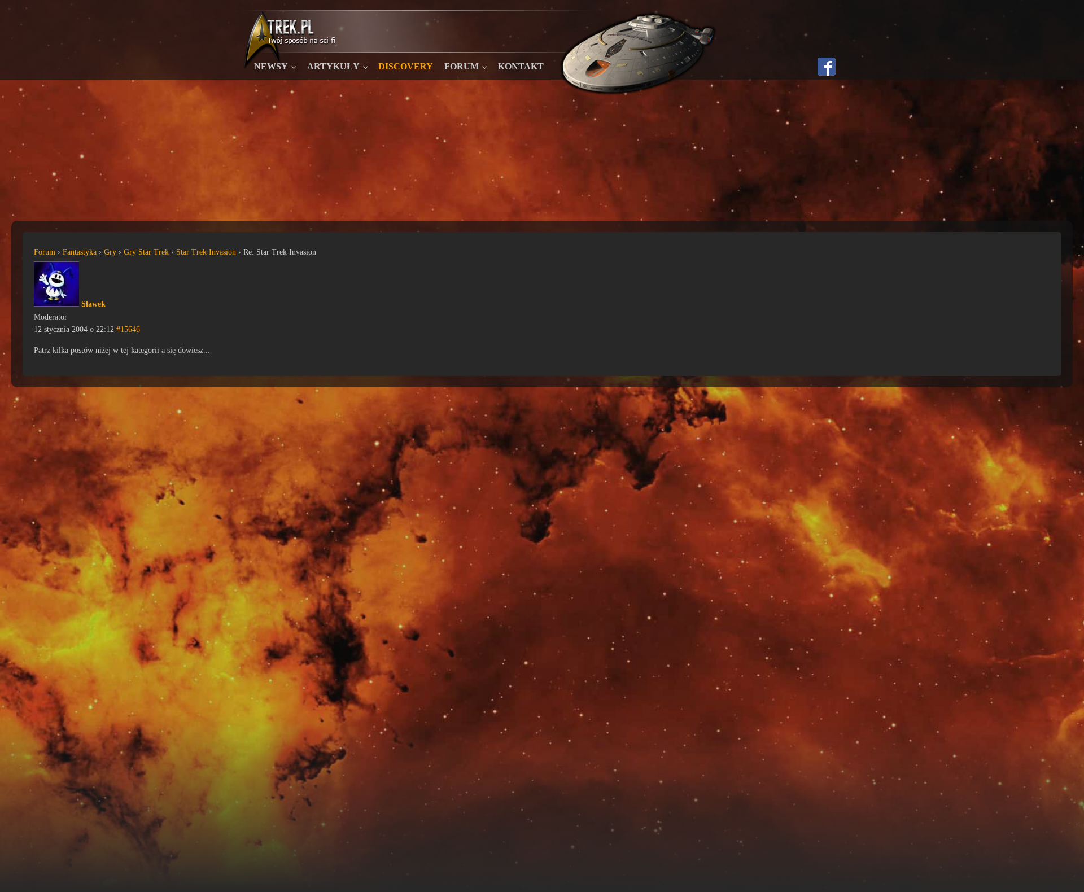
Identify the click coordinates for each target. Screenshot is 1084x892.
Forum (461, 66)
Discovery (405, 66)
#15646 (128, 329)
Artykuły (333, 66)
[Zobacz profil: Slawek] (56, 304)
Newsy (271, 66)
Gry (110, 252)
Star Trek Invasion (206, 252)
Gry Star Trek (146, 252)
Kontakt (521, 66)
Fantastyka (80, 252)
